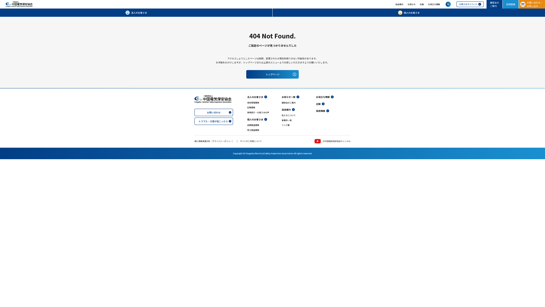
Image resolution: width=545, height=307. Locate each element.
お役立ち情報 (434, 4)
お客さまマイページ (468, 4)
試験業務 (251, 107)
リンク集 (286, 125)
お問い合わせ (214, 112)
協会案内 (399, 4)
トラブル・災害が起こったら (213, 121)
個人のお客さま (412, 12)
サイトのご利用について (251, 141)
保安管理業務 (253, 102)
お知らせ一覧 (288, 97)
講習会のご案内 (494, 4)
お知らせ (412, 4)
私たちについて (289, 115)
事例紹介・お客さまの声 (258, 112)
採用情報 (510, 4)
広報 (422, 4)
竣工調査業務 (253, 130)
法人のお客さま (139, 12)
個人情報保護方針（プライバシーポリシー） (214, 141)
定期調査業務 (253, 125)
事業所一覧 (287, 120)
